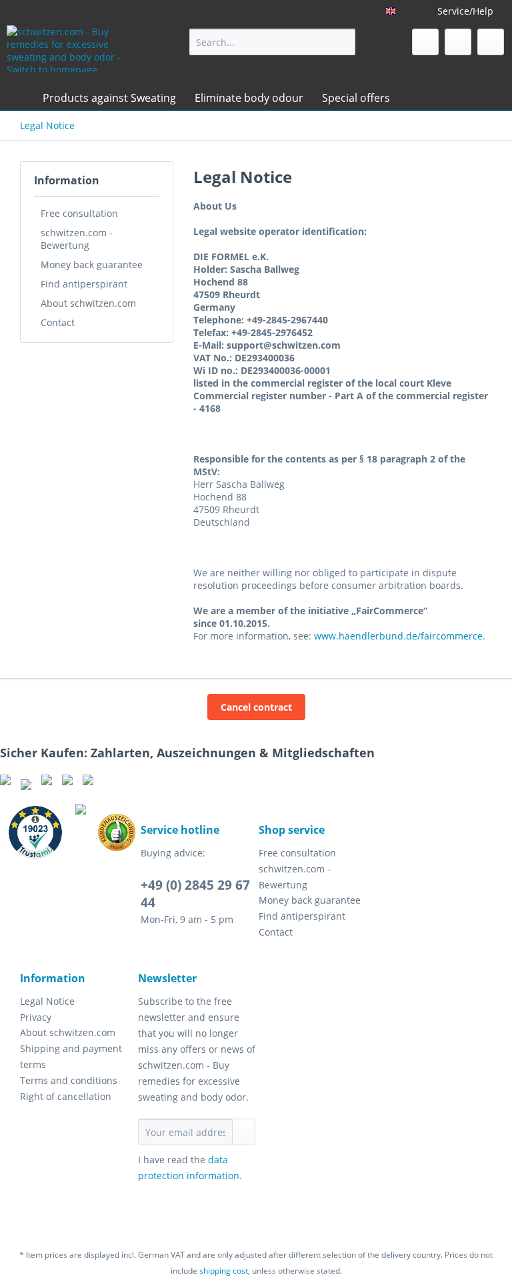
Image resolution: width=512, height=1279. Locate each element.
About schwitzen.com (88, 303)
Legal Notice (47, 1001)
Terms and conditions (68, 1080)
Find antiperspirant (84, 283)
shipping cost (223, 1270)
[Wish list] (425, 42)
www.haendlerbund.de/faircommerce (398, 636)
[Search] (343, 42)
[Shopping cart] (490, 42)
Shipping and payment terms (71, 1056)
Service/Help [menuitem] (465, 11)
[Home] (20, 97)
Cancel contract (256, 707)
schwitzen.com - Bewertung (77, 239)
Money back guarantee (92, 264)
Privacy (35, 1017)
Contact (58, 322)
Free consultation (79, 213)
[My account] (458, 42)
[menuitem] (272, 42)
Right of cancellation (65, 1096)
